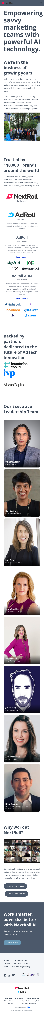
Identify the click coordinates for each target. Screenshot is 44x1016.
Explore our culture (16, 894)
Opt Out (10, 1003)
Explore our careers (15, 886)
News (6, 966)
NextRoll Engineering (21, 966)
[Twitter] (13, 976)
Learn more (12, 942)
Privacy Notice (8, 1001)
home (6, 960)
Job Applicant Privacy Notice (32, 1001)
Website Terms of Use (33, 998)
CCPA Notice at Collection (29, 1003)
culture (17, 963)
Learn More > (22, 257)
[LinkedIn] (5, 976)
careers (7, 963)
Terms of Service (19, 998)
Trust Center (8, 998)
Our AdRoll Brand (20, 960)
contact (27, 963)
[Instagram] (9, 976)
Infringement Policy (18, 1001)
